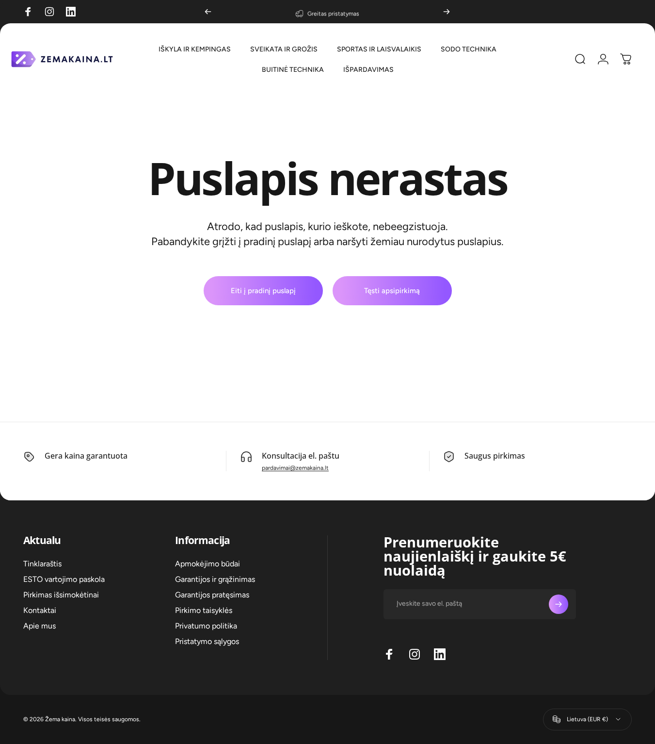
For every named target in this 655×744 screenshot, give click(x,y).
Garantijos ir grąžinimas (215, 579)
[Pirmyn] (446, 11)
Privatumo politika (206, 625)
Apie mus (39, 625)
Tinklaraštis (42, 563)
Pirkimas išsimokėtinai (61, 594)
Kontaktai (39, 610)
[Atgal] (208, 11)
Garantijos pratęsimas (212, 594)
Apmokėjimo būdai (207, 563)
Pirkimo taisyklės (203, 610)
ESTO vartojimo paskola (64, 579)
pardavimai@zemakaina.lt (295, 467)
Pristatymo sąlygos (207, 641)
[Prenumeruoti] (558, 604)
